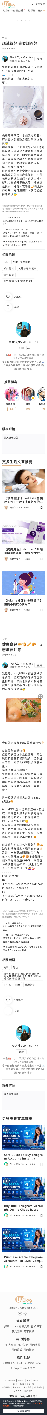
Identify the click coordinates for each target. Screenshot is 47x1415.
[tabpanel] (23, 17)
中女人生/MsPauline (21, 57)
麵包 (15, 967)
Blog (23, 1383)
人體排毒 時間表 (28, 268)
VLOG (14, 1326)
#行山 (14, 1363)
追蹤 (39, 59)
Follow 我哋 (20, 245)
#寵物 (6, 1363)
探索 (7, 1326)
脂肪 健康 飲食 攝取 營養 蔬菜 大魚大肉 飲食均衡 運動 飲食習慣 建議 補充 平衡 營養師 (22, 976)
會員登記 (40, 4)
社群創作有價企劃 (13, 10)
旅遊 (25, 232)
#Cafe (39, 1363)
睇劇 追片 (9, 268)
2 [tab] (21, 20)
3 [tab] (25, 20)
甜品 (17, 984)
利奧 (28, 404)
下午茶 (7, 984)
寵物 (5, 236)
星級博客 (36, 1326)
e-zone (31, 1383)
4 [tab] (29, 20)
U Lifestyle (11, 1380)
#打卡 (22, 1363)
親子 (39, 232)
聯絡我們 (28, 1391)
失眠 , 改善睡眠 (21, 262)
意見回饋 (16, 1331)
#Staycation (19, 1368)
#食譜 (31, 1363)
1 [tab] (17, 20)
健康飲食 (30, 984)
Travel (22, 1380)
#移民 (31, 1368)
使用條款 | (29, 1387)
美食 (32, 232)
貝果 (6, 967)
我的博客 (29, 1349)
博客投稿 (29, 1331)
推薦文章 (24, 1326)
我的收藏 (35, 1345)
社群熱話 (33, 10)
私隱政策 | (39, 1387)
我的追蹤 (16, 1349)
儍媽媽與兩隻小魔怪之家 (11, 404)
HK (30, 1380)
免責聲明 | (18, 1387)
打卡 (18, 232)
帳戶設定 (22, 1345)
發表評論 (11, 437)
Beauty (38, 1380)
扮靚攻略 (14, 236)
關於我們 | (7, 1387)
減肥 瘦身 (9, 274)
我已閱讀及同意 (23, 1411)
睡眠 (6, 262)
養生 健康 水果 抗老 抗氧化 (18, 281)
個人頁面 (10, 1345)
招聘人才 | (19, 1391)
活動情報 (25, 236)
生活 (4, 37)
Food (16, 1383)
